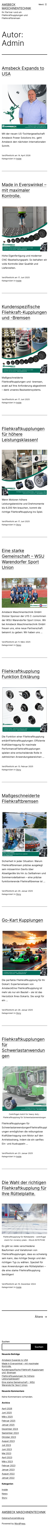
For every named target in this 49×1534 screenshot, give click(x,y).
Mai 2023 (6, 1453)
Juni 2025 (7, 1412)
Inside (18, 158)
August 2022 (8, 1474)
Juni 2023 (7, 1449)
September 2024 (10, 1433)
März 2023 (7, 1461)
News (18, 645)
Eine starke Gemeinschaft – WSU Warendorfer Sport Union (18, 1383)
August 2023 (8, 1441)
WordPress (19, 1523)
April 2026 (7, 1408)
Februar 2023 (8, 1465)
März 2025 (7, 1416)
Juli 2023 (6, 1445)
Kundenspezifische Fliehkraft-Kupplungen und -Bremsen (24, 312)
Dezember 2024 (10, 1429)
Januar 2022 (8, 1478)
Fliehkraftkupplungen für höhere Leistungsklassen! (18, 1377)
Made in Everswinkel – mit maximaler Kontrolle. (24, 190)
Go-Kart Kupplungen (22, 920)
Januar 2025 (8, 1425)
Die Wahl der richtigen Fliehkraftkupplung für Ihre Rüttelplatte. (24, 1188)
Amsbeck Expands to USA (15, 1360)
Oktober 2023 (9, 1437)
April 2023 (7, 1457)
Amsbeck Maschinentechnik (24, 1512)
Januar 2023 (8, 1469)
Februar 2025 (8, 1420)
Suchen (6, 1341)
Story (18, 524)
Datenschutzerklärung (13, 1518)
